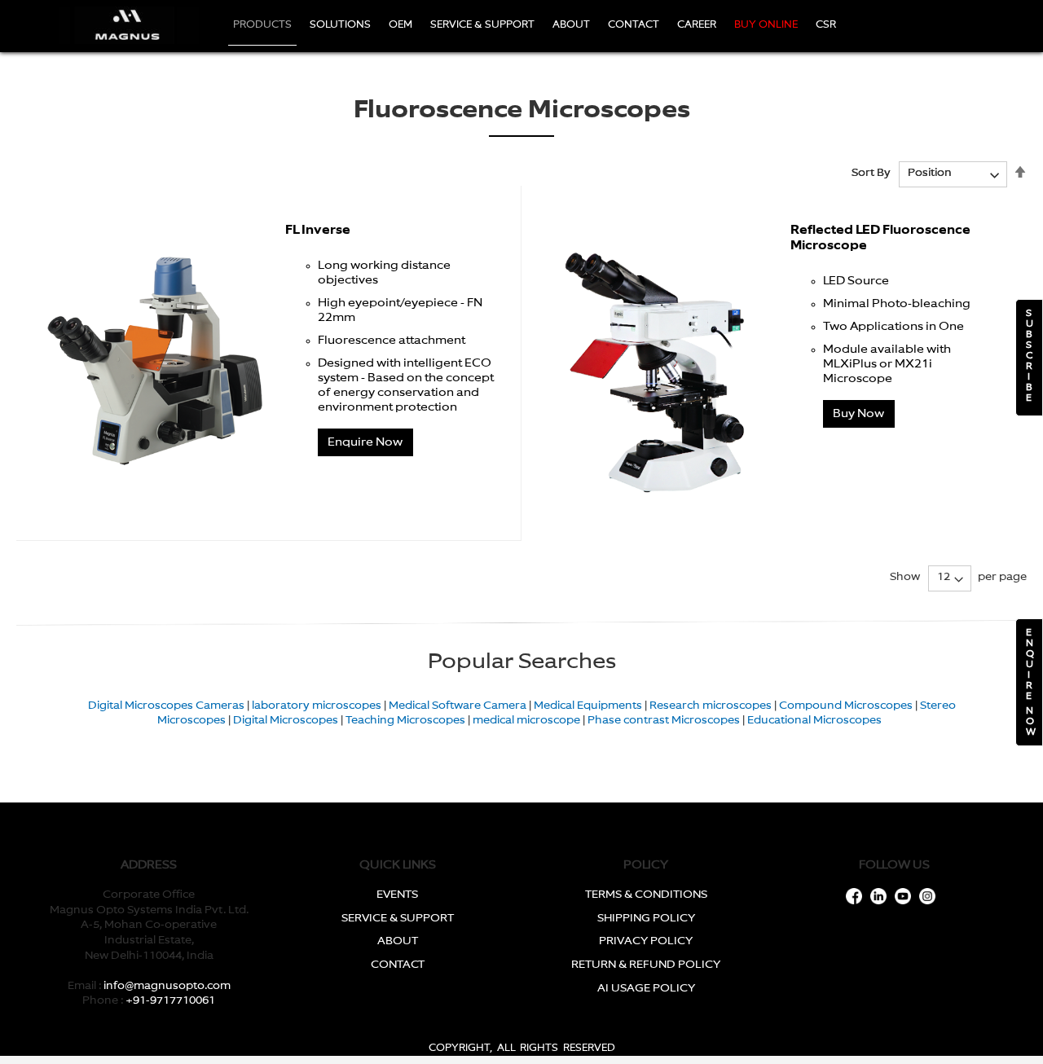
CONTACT (398, 965)
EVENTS (397, 895)
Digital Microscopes (285, 720)
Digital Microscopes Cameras (166, 706)
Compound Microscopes (846, 706)
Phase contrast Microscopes (664, 720)
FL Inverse (317, 230)
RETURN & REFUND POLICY (645, 965)
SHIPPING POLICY (646, 918)
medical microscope (526, 720)
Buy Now (858, 414)
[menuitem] (262, 26)
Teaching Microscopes (405, 720)
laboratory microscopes (316, 706)
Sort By (871, 173)
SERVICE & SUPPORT (397, 918)
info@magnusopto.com (167, 986)
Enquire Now (365, 442)
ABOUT (397, 941)
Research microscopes (710, 706)
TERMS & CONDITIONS (646, 895)
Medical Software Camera (457, 706)
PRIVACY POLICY (646, 941)
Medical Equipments (588, 706)
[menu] (539, 26)
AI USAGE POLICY (646, 988)
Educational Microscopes (814, 720)
